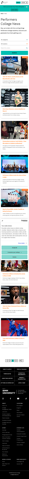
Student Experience (21, 436)
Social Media (20, 444)
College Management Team (7, 408)
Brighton (19, 408)
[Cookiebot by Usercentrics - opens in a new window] (21, 221)
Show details (21, 243)
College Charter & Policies (6, 423)
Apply (18, 2)
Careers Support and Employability (6, 414)
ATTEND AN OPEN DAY (7, 383)
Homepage (19, 461)
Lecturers (4, 411)
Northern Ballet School (21, 415)
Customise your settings (14, 252)
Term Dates (5, 451)
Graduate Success (6, 420)
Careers (19, 464)
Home (2, 13)
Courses (4, 430)
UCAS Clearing (5, 432)
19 (20, 360)
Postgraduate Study (7, 434)
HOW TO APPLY (7, 369)
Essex (18, 410)
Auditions (4, 443)
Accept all (14, 247)
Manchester (20, 412)
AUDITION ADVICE (7, 378)
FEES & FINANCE (22, 369)
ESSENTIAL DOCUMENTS (21, 373)
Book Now (14, 10)
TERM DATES (7, 373)
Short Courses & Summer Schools (6, 437)
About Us (4, 405)
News (3, 461)
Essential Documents (5, 454)
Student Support (21, 442)
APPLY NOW (21, 383)
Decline (14, 257)
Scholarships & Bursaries (6, 448)
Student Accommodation (21, 430)
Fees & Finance (6, 445)
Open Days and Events (6, 464)
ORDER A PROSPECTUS (22, 378)
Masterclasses (5, 418)
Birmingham (20, 405)
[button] (24, 3)
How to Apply (5, 441)
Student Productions (20, 439)
